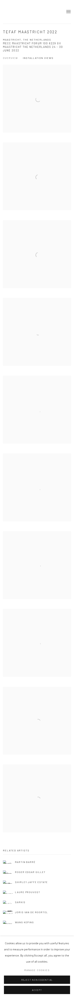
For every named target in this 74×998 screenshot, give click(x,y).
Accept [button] (37, 990)
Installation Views (38, 57)
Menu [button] (68, 12)
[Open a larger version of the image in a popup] (37, 99)
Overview (10, 57)
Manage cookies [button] (37, 970)
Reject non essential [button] (37, 980)
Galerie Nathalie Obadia (31, 12)
